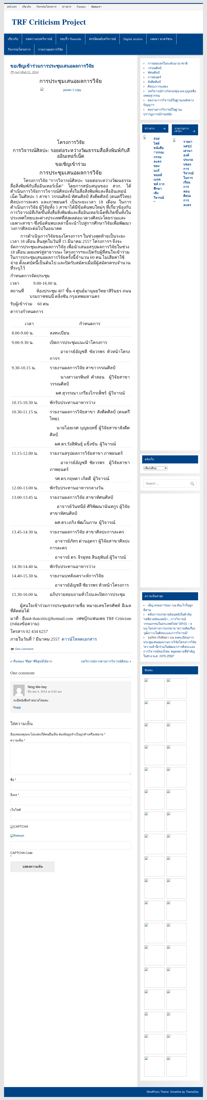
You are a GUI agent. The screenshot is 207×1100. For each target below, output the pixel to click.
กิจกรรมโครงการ (46, 6)
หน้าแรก (12, 6)
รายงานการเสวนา (181, 130)
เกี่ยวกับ (26, 6)
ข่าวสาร (66, 6)
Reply (17, 707)
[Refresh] (17, 836)
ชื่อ (13, 779)
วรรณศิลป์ (155, 68)
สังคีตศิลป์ (154, 82)
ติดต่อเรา (96, 6)
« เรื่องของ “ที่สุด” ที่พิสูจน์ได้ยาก (31, 661)
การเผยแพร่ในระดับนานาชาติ (168, 63)
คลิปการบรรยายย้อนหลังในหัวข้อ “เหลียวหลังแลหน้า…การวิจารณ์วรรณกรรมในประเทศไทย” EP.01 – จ (167, 619)
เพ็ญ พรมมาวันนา (159, 605)
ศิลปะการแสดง (158, 86)
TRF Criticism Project (49, 21)
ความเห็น (17, 740)
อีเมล (14, 794)
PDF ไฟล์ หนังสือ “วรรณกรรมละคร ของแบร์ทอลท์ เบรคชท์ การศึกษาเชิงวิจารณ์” (159, 170)
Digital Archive (133, 39)
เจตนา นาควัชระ (161, 39)
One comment (24, 648)
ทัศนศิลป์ (154, 72)
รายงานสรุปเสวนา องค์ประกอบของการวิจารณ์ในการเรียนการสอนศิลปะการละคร (188, 173)
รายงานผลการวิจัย (50, 49)
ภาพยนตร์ (154, 77)
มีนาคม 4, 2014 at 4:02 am (45, 691)
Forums (81, 6)
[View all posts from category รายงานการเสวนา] (193, 131)
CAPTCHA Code (21, 852)
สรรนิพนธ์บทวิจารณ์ (102, 39)
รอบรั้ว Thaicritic (70, 39)
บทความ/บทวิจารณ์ (39, 39)
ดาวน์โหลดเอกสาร (79, 639)
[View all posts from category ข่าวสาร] (164, 129)
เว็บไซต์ (15, 809)
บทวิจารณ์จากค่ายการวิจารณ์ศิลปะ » (106, 661)
